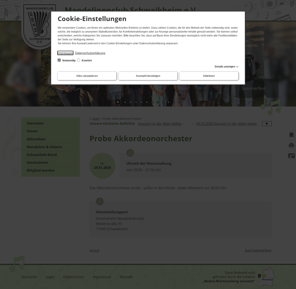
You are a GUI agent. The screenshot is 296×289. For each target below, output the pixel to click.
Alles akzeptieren (87, 75)
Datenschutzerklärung (90, 53)
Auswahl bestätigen (148, 75)
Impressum (65, 53)
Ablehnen (209, 75)
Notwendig (69, 60)
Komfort (86, 60)
